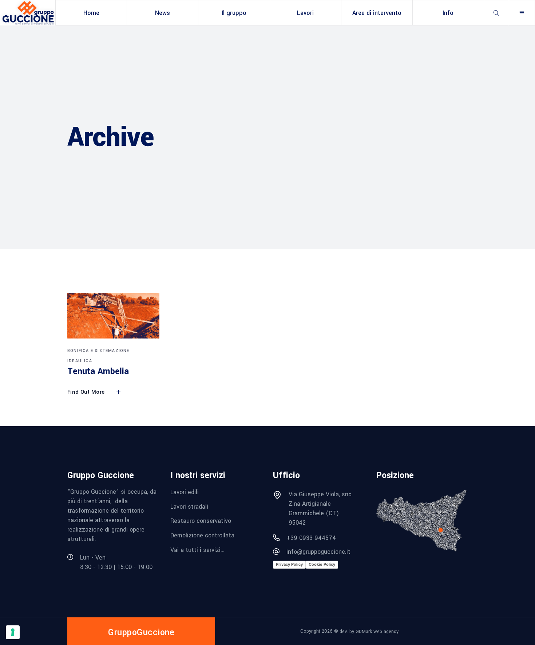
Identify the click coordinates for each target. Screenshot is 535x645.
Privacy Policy (289, 564)
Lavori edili (184, 492)
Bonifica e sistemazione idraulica (98, 356)
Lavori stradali (189, 506)
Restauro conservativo (200, 521)
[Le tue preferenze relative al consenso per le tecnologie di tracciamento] (13, 632)
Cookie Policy (322, 564)
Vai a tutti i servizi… (197, 549)
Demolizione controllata (202, 535)
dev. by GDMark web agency (369, 631)
